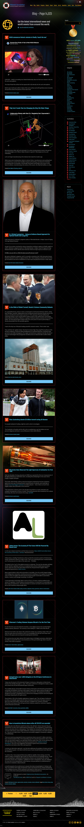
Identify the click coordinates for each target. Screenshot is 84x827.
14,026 (50, 793)
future (76, 48)
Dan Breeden (72, 130)
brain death (68, 47)
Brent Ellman (72, 167)
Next (30, 796)
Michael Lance (72, 170)
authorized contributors (29, 27)
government (37, 589)
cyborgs (21, 589)
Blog (35, 5)
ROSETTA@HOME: (20, 816)
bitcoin (16, 645)
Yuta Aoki (71, 153)
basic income (22, 569)
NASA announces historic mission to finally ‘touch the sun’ (28, 37)
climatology (69, 110)
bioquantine (76, 42)
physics (15, 93)
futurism (79, 48)
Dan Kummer (10, 93)
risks (76, 59)
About (31, 5)
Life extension (76, 54)
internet (33, 782)
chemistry (69, 108)
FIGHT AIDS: (19, 814)
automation (69, 93)
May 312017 (7, 37)
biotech (76, 44)
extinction (73, 48)
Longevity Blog (70, 191)
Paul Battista (72, 134)
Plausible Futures (71, 196)
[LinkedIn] (75, 822)
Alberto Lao (71, 156)
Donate (55, 5)
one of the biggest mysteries (16, 484)
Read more (28, 97)
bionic (68, 100)
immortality (72, 52)
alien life (14, 377)
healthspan (75, 50)
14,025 (45, 793)
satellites (27, 708)
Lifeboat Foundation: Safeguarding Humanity (14, 5)
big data (69, 96)
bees (68, 95)
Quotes (69, 5)
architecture (69, 88)
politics (69, 57)
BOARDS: (67, 812)
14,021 (25, 793)
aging (67, 40)
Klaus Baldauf (10, 168)
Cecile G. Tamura (73, 151)
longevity (72, 56)
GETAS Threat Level (7, 813)
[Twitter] (72, 822)
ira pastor (69, 54)
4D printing (69, 73)
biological (69, 99)
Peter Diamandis (71, 74)
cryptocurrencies (20, 645)
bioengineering (70, 97)
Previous (10, 793)
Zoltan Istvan (10, 589)
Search (79, 23)
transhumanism (46, 589)
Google (67, 50)
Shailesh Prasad (73, 132)
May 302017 (6, 546)
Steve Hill (10, 263)
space (18, 93)
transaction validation (12, 784)
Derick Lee (10, 377)
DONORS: (51, 812)
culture (78, 47)
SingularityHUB (70, 197)
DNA (68, 76)
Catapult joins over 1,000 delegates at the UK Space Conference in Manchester (30, 678)
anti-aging (77, 40)
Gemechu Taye (72, 136)
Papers (51, 5)
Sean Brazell (72, 163)
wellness (76, 62)
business (69, 107)
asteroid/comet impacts (72, 89)
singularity (78, 59)
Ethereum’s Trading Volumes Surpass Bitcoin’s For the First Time (29, 622)
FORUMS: (51, 816)
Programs (43, 5)
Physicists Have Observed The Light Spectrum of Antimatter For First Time (31, 471)
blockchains (70, 106)
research (74, 59)
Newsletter (64, 5)
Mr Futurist (69, 192)
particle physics (16, 496)
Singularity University (72, 80)
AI (70, 40)
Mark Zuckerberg (71, 83)
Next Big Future (70, 194)
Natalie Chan (72, 161)
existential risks (69, 48)
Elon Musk (69, 78)
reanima (71, 57)
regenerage (76, 57)
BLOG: (34, 812)
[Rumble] (80, 822)
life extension (21, 263)
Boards (38, 5)
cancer (71, 47)
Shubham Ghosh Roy (74, 127)
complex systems (71, 111)
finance (33, 589)
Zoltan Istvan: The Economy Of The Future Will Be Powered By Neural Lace (28, 547)
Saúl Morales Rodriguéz (72, 124)
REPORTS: (34, 814)
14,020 (21, 793)
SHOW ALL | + (69, 179)
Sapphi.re (23, 822)
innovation (30, 782)
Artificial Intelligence (71, 42)
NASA (76, 55)
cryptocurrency (75, 47)
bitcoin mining (47, 782)
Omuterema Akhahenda (71, 147)
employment (29, 589)
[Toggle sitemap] (77, 2)
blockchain (78, 45)
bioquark (71, 44)
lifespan (68, 55)
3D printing (16, 168)
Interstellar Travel (78, 52)
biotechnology (70, 45)
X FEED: (18, 812)
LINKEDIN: (51, 810)
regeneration (70, 59)
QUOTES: (67, 816)
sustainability (72, 60)
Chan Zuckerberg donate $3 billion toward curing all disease (28, 419)
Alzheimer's (73, 40)
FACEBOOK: (18, 810)
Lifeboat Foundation (11, 822)
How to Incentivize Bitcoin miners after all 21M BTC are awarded (29, 723)
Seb (70, 169)
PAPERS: (34, 816)
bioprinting (69, 102)
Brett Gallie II (10, 708)
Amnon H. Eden (11, 645)
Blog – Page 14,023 (42, 14)
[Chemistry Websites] (73, 31)
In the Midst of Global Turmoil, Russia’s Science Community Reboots (31, 307)
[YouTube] (78, 822)
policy (17, 377)
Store (73, 5)
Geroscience (70, 189)
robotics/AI (20, 168)
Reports (47, 5)
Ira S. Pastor (72, 176)
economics (25, 589)
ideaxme (67, 52)
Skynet (68, 81)
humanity (80, 50)
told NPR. (30, 493)
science (20, 377)
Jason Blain (71, 172)
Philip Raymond (11, 782)
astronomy (69, 91)
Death (79, 47)
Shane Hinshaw (72, 158)
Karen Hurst (71, 139)
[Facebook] (70, 822)
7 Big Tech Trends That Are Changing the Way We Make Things (29, 108)
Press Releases (78, 5)
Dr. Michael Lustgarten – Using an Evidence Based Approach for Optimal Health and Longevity (29, 235)
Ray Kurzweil (70, 77)
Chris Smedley (72, 177)
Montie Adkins (72, 174)
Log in (21, 27)
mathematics (37, 782)
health (70, 50)
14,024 (40, 793)
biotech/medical (15, 263)
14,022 (30, 793)
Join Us (59, 5)
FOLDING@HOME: (53, 814)
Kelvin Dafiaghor (73, 137)
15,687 (24, 796)
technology (77, 60)
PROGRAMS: (68, 814)
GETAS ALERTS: (68, 810)
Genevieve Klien (72, 122)
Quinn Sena (71, 128)
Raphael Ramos (72, 160)
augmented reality (71, 92)
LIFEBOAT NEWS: (36, 810)
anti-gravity (69, 87)
